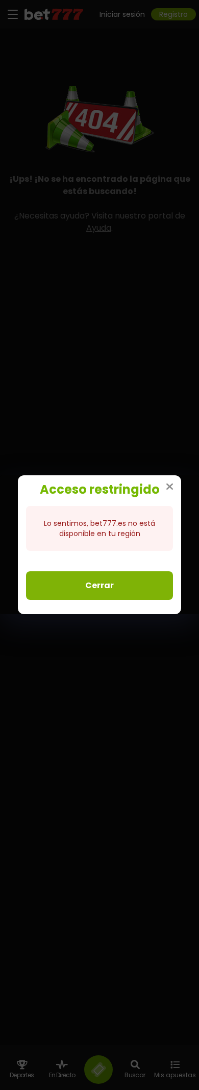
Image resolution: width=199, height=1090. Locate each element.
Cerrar (99, 585)
